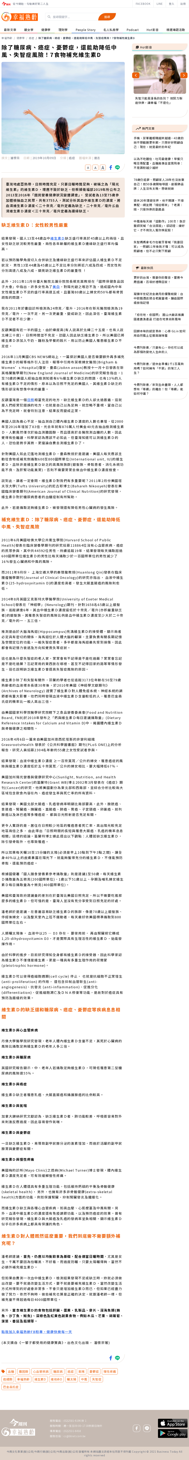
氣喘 (81, 1371)
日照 (31, 399)
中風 (84, 1379)
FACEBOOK (143, 4)
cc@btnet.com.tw (74, 1436)
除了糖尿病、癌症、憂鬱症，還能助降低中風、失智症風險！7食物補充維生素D (86, 38)
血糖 (11, 1371)
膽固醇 (23, 1371)
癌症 (31, 38)
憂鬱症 (94, 1371)
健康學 (21, 38)
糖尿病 (58, 1371)
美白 (56, 286)
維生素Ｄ (57, 238)
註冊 (183, 4)
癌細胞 (7, 1379)
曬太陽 (71, 1379)
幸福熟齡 (6, 38)
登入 (171, 4)
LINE (160, 4)
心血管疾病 (41, 1371)
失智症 (96, 1379)
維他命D (56, 1379)
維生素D (40, 1379)
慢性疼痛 (110, 1371)
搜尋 (107, 17)
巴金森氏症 (11, 1387)
